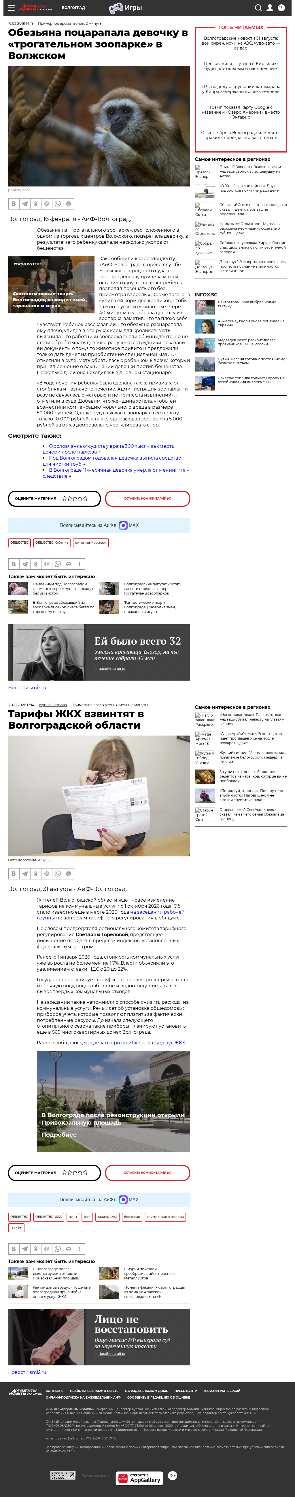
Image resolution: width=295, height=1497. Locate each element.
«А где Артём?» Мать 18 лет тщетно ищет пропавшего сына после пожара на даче (251, 738)
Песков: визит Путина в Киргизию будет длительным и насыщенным (241, 66)
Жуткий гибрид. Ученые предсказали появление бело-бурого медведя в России (253, 757)
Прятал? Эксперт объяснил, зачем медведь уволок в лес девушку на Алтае (250, 171)
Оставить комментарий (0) (147, 498)
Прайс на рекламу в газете (94, 1391)
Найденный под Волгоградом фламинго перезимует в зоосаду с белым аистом (63, 588)
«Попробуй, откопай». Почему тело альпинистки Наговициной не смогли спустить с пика (251, 795)
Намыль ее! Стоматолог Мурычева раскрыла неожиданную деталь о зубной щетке (250, 228)
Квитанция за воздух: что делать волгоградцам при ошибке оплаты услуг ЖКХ (62, 1292)
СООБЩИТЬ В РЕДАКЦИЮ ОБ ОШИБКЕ (158, 1397)
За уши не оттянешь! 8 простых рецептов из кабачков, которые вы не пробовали (253, 776)
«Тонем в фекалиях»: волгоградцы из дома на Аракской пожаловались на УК (154, 1292)
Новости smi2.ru (27, 687)
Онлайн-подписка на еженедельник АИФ (83, 1397)
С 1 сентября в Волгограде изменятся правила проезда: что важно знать (241, 135)
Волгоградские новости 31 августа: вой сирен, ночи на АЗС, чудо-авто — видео (241, 43)
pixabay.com (19, 190)
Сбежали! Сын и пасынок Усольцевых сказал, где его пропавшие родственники (253, 209)
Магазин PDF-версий (221, 1391)
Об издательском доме (146, 1391)
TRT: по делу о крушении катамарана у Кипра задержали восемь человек (241, 89)
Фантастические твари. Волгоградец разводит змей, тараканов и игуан (150, 607)
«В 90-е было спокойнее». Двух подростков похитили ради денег (250, 188)
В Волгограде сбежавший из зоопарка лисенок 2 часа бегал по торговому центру (63, 607)
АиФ (47, 860)
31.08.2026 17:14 (21, 705)
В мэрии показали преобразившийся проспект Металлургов (149, 1273)
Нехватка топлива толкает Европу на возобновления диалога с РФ (251, 380)
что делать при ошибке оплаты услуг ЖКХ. (135, 1042)
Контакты (54, 1391)
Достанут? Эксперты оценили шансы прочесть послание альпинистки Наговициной (253, 266)
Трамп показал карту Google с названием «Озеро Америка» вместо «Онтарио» (241, 112)
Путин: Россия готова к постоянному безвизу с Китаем (251, 361)
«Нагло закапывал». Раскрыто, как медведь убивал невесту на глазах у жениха (252, 719)
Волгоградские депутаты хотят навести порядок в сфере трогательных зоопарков (152, 588)
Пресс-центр (186, 1391)
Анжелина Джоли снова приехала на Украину (251, 323)
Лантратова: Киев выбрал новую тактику (247, 304)
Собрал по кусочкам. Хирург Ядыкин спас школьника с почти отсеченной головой (253, 247)
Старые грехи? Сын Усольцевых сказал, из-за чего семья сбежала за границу (252, 814)
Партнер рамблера (95, 1475)
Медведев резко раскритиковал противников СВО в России (247, 342)
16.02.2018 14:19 (20, 23)
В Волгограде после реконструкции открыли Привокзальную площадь (113, 1119)
